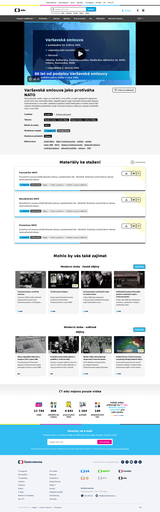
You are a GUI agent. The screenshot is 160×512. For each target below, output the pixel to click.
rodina (87, 13)
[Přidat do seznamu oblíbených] (138, 173)
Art (105, 3)
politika (80, 141)
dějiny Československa (65, 141)
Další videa (139, 267)
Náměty (66, 18)
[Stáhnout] (126, 173)
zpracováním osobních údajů (118, 449)
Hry (90, 18)
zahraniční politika (69, 148)
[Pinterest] (143, 10)
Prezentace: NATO (28, 225)
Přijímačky (100, 18)
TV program (89, 3)
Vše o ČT (111, 3)
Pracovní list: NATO (28, 172)
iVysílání (80, 3)
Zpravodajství (63, 3)
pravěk (75, 13)
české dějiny (49, 141)
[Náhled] (134, 173)
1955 (89, 148)
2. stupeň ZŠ (50, 130)
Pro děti (98, 3)
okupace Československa (72, 145)
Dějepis (48, 136)
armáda (88, 141)
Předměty (43, 18)
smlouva (81, 148)
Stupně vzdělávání (25, 18)
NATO (47, 125)
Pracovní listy (80, 18)
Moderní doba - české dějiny (56, 120)
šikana (81, 13)
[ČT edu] (20, 11)
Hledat (91, 9)
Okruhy (56, 18)
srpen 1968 (48, 145)
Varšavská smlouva (92, 145)
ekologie (69, 13)
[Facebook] (138, 10)
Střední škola (63, 130)
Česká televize (51, 3)
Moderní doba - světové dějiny (84, 120)
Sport (73, 3)
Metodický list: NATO (29, 198)
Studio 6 (48, 114)
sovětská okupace (51, 148)
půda (62, 13)
